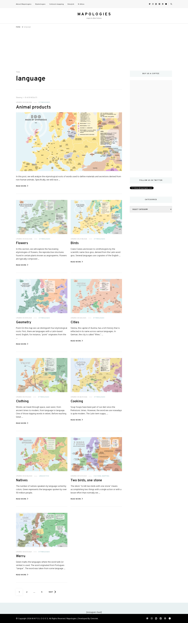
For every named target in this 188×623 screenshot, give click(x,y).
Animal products (33, 107)
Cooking (77, 401)
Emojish (71, 4)
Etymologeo (40, 4)
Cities (75, 322)
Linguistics (44, 476)
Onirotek (94, 618)
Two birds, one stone (86, 480)
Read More (21, 186)
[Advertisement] (94, 47)
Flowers (22, 243)
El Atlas (81, 4)
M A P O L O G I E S (94, 14)
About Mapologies (23, 4)
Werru (20, 556)
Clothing (22, 401)
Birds (75, 243)
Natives (22, 480)
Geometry (23, 322)
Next (51, 592)
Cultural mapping (56, 4)
